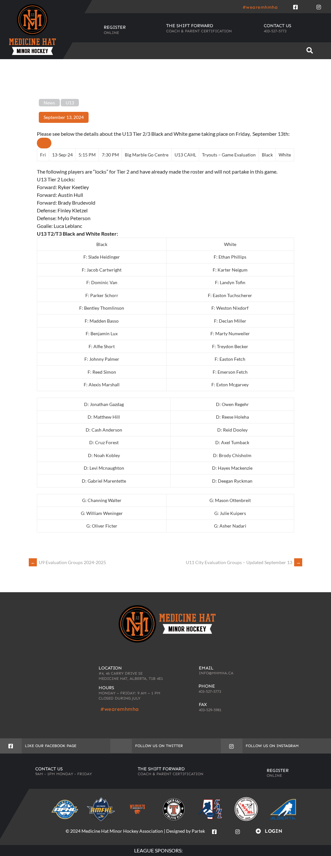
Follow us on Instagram (272, 746)
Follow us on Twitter (159, 746)
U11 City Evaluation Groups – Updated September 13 (243, 562)
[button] (309, 50)
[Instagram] (318, 6)
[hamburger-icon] (289, 51)
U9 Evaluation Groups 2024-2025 (68, 562)
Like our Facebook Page (50, 746)
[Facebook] (295, 6)
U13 (70, 102)
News (49, 102)
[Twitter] (307, 6)
